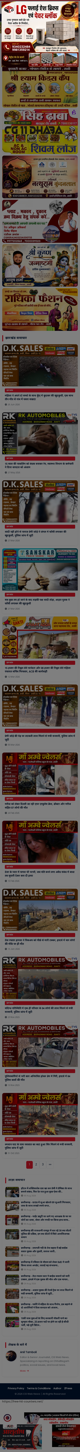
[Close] (74, 6)
